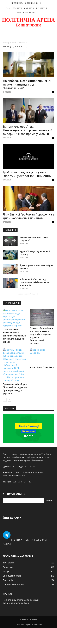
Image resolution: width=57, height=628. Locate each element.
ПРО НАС (7, 593)
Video (17, 12)
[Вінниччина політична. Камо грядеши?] (10, 241)
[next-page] (9, 400)
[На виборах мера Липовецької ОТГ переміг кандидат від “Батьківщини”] (28, 64)
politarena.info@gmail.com (16, 603)
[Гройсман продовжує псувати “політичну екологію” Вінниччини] (28, 156)
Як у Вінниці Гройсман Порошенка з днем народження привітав (28, 216)
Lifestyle (42, 8)
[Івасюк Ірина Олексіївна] (42, 356)
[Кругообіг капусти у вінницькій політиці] (10, 255)
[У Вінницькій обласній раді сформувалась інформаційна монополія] (10, 283)
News (8, 8)
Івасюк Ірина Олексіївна (42, 367)
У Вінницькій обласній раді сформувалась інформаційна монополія (34, 282)
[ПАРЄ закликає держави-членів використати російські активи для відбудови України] (15, 318)
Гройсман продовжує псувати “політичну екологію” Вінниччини (27, 174)
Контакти (24, 619)
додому (6, 42)
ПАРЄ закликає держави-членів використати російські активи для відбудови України (14, 335)
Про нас (33, 619)
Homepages (29, 12)
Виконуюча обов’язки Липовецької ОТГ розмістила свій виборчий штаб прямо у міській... (27, 130)
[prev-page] (5, 400)
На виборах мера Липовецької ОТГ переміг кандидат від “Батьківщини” (28, 84)
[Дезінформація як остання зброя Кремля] (10, 269)
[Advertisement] (28, 34)
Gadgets (29, 8)
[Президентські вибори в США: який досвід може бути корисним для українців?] (15, 365)
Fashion (17, 8)
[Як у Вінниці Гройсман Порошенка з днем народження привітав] (28, 198)
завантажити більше (27, 294)
